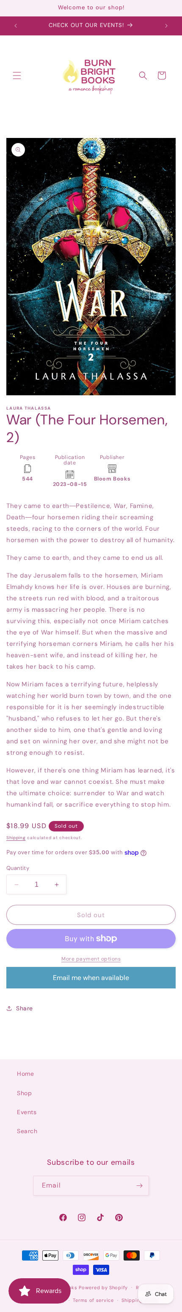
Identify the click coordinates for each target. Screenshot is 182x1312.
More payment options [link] (91, 959)
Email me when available (91, 977)
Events (27, 1112)
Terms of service (93, 1300)
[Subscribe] (139, 1186)
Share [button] (24, 1008)
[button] (17, 75)
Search (27, 1131)
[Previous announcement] (15, 25)
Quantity (17, 868)
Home (25, 1073)
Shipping (16, 837)
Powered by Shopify (103, 1287)
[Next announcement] (166, 25)
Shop (24, 1093)
